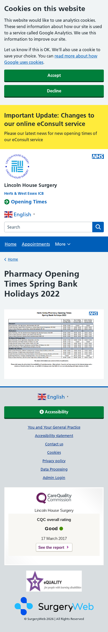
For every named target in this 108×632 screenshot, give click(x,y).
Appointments (36, 244)
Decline (54, 90)
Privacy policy (54, 461)
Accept (54, 75)
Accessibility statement (54, 435)
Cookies (54, 452)
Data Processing (54, 469)
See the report (51, 547)
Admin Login (54, 477)
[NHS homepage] (44, 167)
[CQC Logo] (54, 502)
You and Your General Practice (54, 427)
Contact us (54, 444)
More (63, 245)
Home (11, 244)
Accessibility (56, 411)
